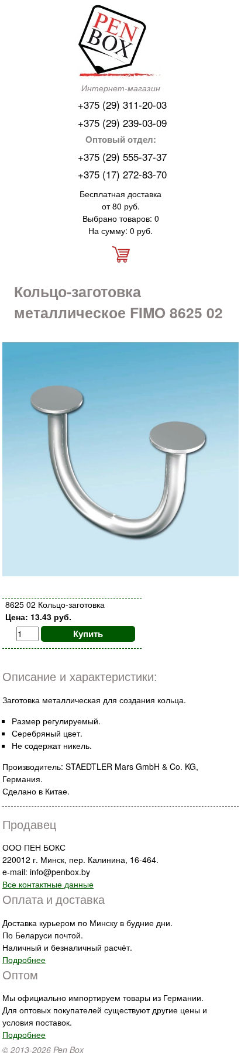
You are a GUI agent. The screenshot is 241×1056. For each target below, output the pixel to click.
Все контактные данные (48, 884)
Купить (88, 633)
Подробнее (24, 959)
